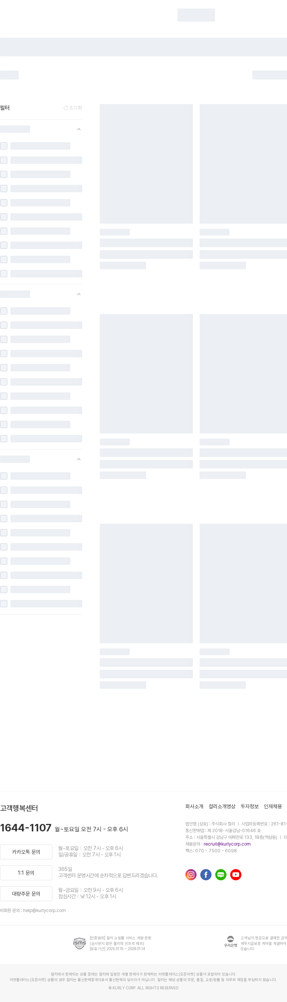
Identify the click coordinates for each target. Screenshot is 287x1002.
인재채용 (273, 806)
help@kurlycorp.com (44, 910)
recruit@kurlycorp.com (227, 844)
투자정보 (250, 806)
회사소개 (194, 806)
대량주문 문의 (26, 894)
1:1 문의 (26, 873)
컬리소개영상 (222, 806)
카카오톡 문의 (26, 852)
